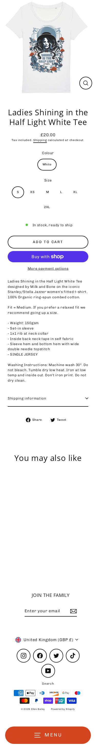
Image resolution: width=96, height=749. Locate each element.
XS (32, 192)
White (46, 164)
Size (48, 180)
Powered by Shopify (63, 709)
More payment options (48, 268)
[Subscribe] (73, 611)
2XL (47, 207)
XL (75, 192)
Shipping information (27, 398)
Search (48, 683)
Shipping (40, 140)
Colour (48, 153)
